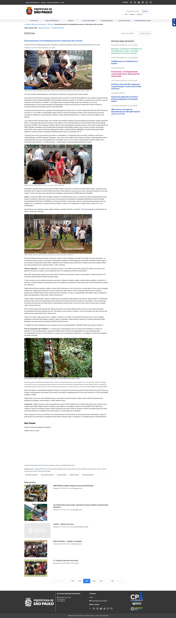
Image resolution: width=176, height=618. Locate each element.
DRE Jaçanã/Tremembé (47, 475)
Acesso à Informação (88, 20)
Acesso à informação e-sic (32, 2)
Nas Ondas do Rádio (87, 475)
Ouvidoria (43, 2)
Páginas (132, 14)
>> (118, 581)
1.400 (79, 581)
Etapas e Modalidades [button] (52, 20)
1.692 (112, 581)
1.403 (101, 581)
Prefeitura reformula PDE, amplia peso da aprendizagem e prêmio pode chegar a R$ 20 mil (126, 86)
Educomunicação (61, 475)
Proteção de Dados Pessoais (142, 20)
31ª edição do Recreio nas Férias (65, 560)
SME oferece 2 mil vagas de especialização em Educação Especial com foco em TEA (125, 111)
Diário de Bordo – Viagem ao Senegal (67, 541)
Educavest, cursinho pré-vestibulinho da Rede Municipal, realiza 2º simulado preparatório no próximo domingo (126, 51)
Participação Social (106, 20)
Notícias (140, 14)
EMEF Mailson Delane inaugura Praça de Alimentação (73, 486)
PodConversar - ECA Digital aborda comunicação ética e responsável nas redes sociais (125, 74)
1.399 (72, 581)
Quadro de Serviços (124, 20)
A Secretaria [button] (34, 20)
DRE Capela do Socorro (31, 475)
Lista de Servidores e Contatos (99, 600)
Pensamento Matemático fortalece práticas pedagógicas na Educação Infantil (124, 99)
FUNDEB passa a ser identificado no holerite (124, 62)
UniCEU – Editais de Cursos (63, 524)
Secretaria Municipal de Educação (35, 24)
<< (58, 581)
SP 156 (62, 2)
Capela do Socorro (44, 28)
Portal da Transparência (53, 2)
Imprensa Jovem (74, 475)
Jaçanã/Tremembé (58, 28)
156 (91, 597)
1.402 (94, 581)
